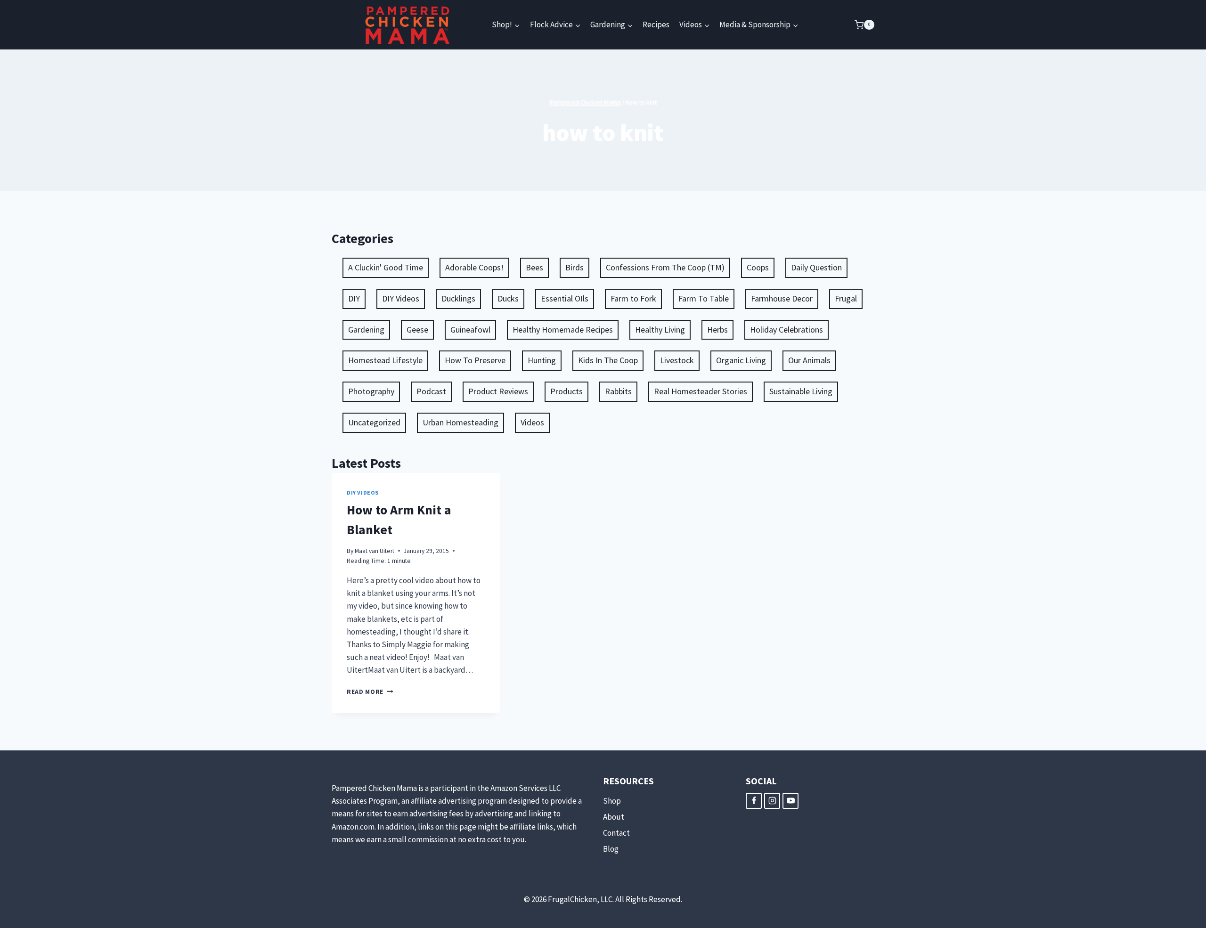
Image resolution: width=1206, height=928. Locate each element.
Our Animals (809, 360)
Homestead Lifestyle (385, 360)
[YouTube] (790, 801)
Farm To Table (703, 298)
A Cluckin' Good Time (385, 267)
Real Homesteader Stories (700, 391)
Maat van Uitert (374, 551)
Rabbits (618, 391)
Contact (616, 833)
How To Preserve (475, 360)
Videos (532, 422)
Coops (758, 267)
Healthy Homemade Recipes (563, 329)
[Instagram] (772, 801)
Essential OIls (564, 298)
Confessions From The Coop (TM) (665, 267)
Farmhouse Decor (782, 298)
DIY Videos (400, 298)
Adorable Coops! (474, 267)
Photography (371, 391)
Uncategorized (374, 422)
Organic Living (741, 360)
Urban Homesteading (460, 422)
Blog (611, 849)
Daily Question (816, 267)
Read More (370, 692)
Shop (612, 801)
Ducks (508, 298)
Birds (574, 267)
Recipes (656, 24)
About (613, 817)
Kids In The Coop (608, 360)
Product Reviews (498, 391)
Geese (417, 329)
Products (566, 391)
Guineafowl (470, 329)
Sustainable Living (800, 391)
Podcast (431, 391)
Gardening (366, 329)
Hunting (542, 360)
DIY (354, 298)
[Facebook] (754, 801)
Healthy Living (660, 329)
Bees (534, 267)
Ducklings (458, 298)
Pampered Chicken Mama (585, 102)
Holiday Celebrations (786, 329)
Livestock (677, 360)
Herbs (717, 329)
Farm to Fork (633, 298)
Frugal (846, 298)
